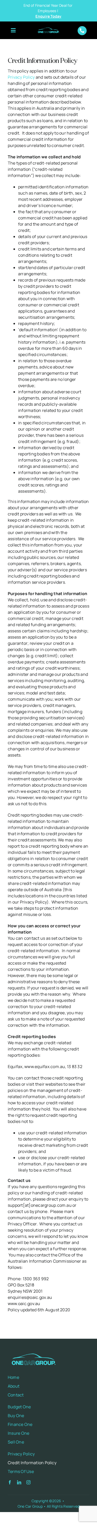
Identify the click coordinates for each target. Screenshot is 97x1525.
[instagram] (28, 1482)
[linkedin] (19, 1482)
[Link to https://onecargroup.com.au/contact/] (82, 30)
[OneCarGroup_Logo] (48, 28)
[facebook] (10, 1482)
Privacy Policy (21, 77)
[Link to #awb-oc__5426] (13, 30)
